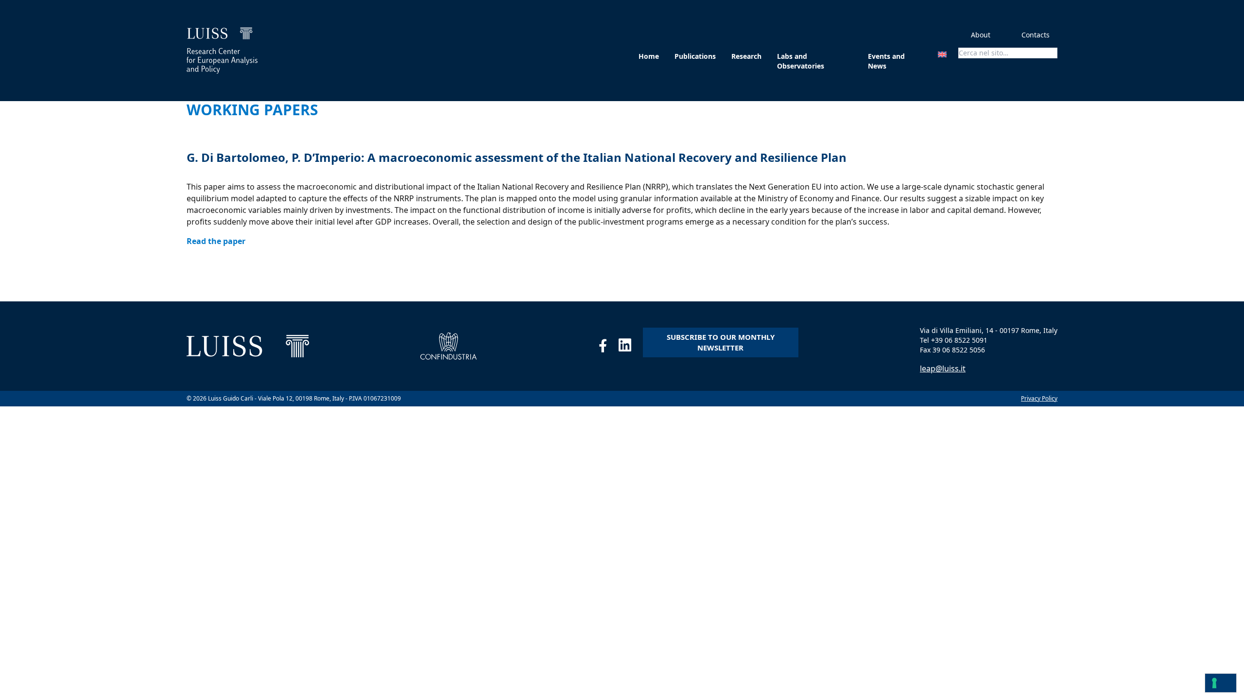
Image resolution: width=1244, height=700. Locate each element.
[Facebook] (609, 347)
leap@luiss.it (943, 368)
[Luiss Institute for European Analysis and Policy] (222, 50)
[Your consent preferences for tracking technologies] (1220, 683)
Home (649, 56)
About (980, 34)
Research (746, 56)
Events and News (886, 61)
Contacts (1035, 34)
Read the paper (216, 241)
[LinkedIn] (631, 347)
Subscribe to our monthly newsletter (721, 342)
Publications (695, 56)
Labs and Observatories (800, 61)
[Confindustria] (448, 346)
